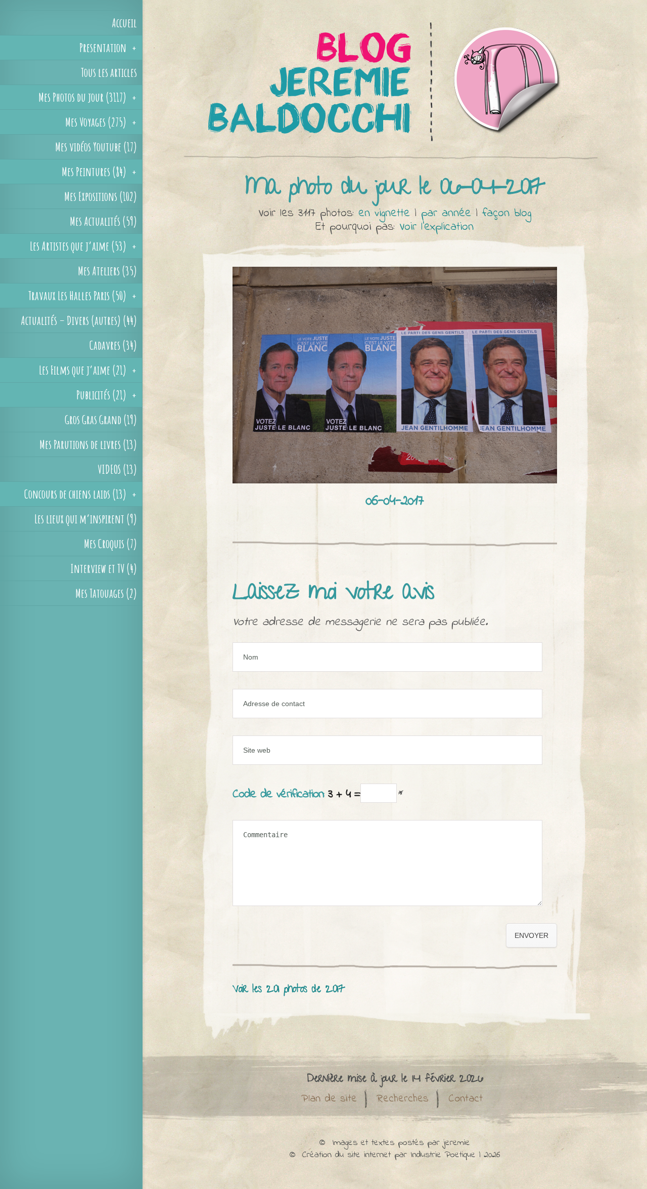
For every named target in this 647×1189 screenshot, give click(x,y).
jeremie (456, 1143)
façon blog (506, 213)
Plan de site (329, 1098)
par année (446, 213)
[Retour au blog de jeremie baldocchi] (394, 159)
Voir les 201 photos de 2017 (289, 990)
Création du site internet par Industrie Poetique (389, 1155)
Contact (465, 1098)
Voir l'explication (436, 227)
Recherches (403, 1098)
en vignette (384, 213)
